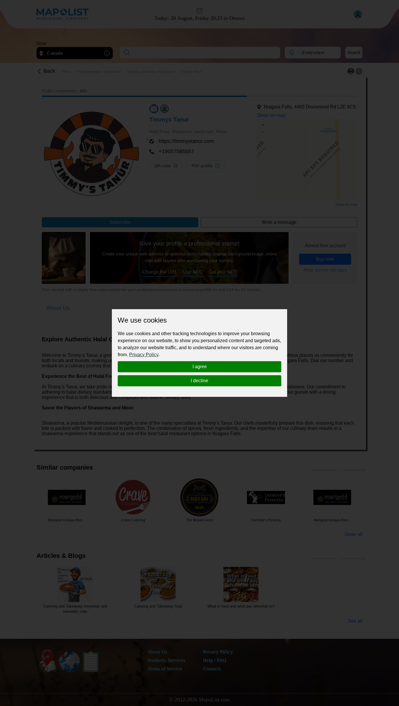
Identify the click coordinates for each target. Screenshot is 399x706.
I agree (199, 366)
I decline (199, 380)
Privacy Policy (143, 354)
